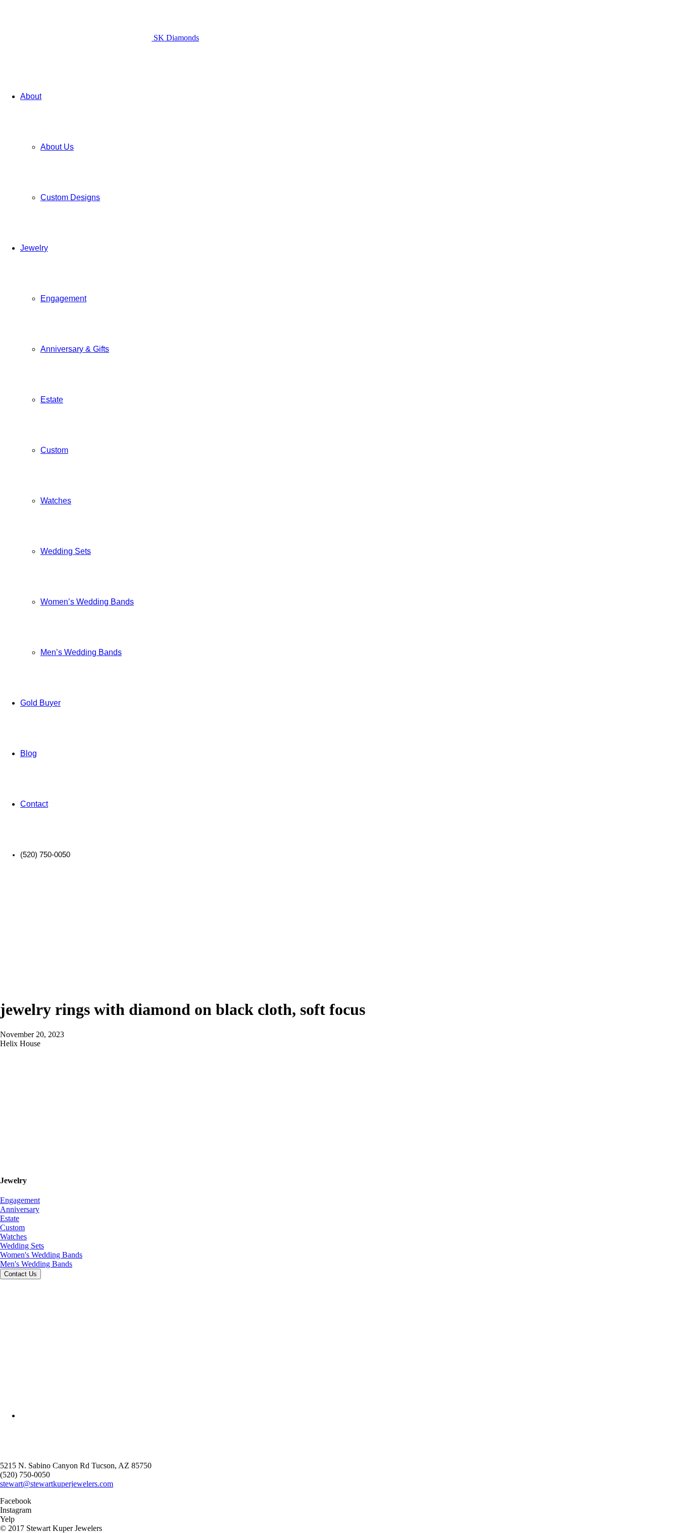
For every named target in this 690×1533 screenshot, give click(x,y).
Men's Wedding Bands (36, 1264)
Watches (13, 1236)
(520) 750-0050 (25, 1474)
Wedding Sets (22, 1245)
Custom (12, 1227)
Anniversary (19, 1209)
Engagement (20, 1200)
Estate (9, 1218)
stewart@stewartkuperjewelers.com (56, 1483)
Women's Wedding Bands (41, 1254)
